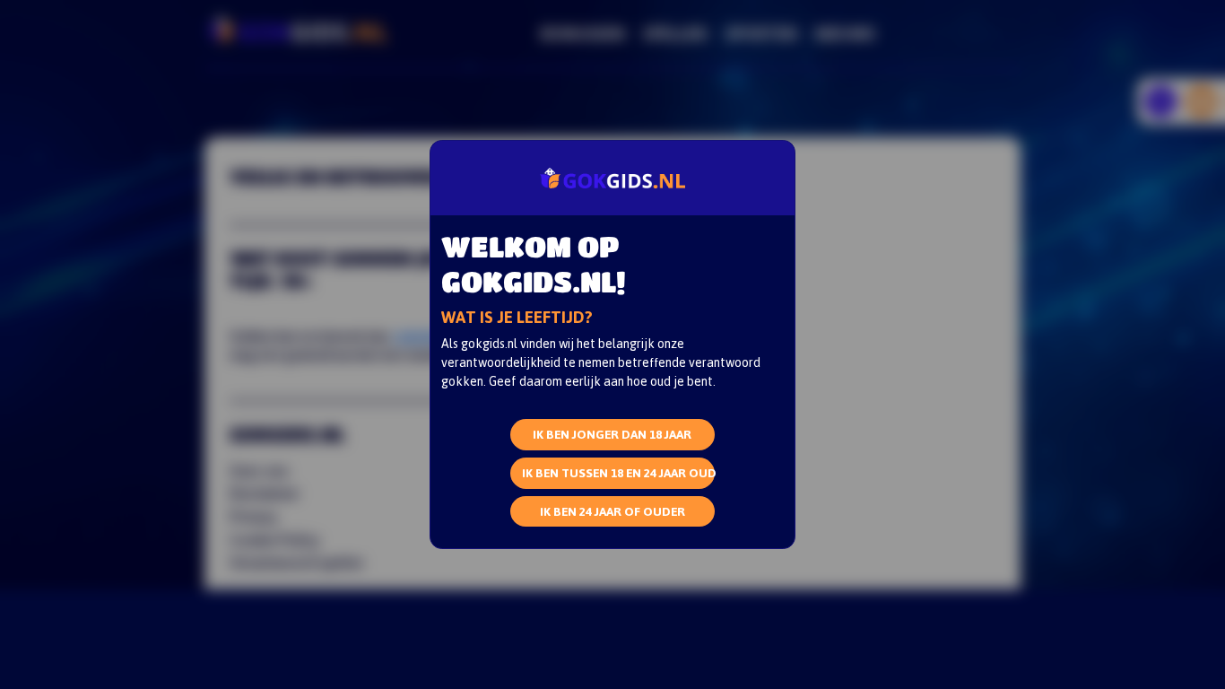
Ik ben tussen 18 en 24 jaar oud (619, 472)
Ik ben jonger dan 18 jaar (612, 433)
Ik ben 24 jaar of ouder (612, 511)
